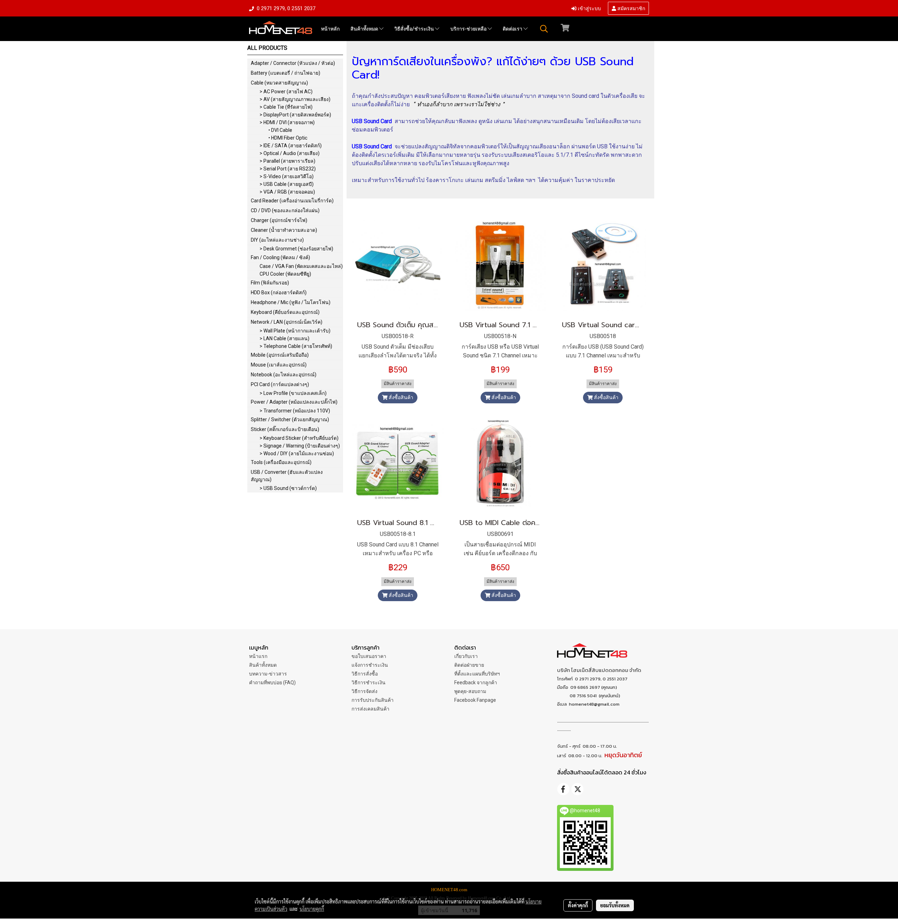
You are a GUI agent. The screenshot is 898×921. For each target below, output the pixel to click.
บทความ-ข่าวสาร (268, 674)
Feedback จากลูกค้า (475, 682)
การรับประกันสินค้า (372, 700)
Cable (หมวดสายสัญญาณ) (279, 83)
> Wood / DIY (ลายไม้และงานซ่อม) (297, 453)
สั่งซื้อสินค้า (400, 397)
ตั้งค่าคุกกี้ (578, 905)
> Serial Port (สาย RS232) (288, 169)
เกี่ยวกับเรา (466, 656)
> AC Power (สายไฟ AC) (286, 91)
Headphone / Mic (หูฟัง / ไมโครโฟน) (290, 302)
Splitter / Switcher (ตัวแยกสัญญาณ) (290, 419)
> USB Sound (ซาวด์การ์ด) (288, 488)
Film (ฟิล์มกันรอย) (270, 282)
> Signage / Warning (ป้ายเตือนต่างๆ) (300, 446)
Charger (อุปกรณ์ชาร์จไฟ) (279, 220)
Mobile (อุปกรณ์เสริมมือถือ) (280, 355)
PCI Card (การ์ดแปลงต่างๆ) (280, 384)
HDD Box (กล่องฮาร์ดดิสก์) (279, 292)
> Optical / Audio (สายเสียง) (290, 153)
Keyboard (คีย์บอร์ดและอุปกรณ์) (285, 312)
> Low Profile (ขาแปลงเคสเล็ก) (293, 393)
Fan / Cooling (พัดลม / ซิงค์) (280, 257)
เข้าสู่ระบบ (588, 8)
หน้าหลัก (330, 29)
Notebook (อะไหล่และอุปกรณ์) (283, 374)
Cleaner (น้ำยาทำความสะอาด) (284, 230)
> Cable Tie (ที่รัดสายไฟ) (286, 107)
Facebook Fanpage (475, 700)
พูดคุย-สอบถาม (470, 691)
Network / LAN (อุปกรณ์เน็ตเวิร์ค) (286, 322)
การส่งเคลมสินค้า (370, 709)
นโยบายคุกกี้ (312, 909)
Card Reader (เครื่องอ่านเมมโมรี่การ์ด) (292, 200)
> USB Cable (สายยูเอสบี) (287, 184)
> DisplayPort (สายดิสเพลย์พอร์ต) (295, 114)
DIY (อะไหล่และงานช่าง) (277, 240)
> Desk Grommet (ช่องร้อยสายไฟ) (296, 248)
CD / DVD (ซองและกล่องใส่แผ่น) (285, 210)
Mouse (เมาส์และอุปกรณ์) (279, 365)
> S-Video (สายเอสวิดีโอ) (287, 176)
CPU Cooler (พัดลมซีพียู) (285, 274)
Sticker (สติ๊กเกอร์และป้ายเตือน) (285, 429)
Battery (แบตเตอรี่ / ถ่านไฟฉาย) (285, 73)
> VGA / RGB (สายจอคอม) (287, 192)
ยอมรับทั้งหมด (615, 905)
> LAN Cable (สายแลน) (284, 338)
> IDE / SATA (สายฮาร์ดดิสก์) (291, 145)
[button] (544, 28)
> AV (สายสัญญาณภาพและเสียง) (295, 99)
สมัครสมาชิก (630, 8)
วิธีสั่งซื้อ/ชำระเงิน (414, 29)
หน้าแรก (258, 656)
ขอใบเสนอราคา (368, 656)
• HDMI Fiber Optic (287, 138)
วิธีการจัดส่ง (364, 691)
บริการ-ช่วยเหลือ (469, 29)
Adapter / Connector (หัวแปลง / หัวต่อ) (293, 63)
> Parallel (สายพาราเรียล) (287, 161)
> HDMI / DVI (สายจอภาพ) (287, 122)
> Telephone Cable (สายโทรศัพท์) (296, 346)
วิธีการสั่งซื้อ (364, 674)
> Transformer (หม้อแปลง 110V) (295, 411)
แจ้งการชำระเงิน (369, 665)
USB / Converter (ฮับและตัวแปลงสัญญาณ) (287, 475)
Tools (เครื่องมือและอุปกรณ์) (281, 462)
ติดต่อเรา (513, 29)
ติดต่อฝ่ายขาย (469, 665)
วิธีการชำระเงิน (368, 682)
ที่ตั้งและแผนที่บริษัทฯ (477, 674)
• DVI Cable (280, 130)
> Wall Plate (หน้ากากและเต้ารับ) (295, 331)
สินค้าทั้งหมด (364, 29)
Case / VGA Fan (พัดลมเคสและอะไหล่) (301, 266)
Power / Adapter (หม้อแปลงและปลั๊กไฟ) (294, 402)
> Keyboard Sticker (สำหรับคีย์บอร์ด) (299, 438)
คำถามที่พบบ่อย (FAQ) (272, 682)
